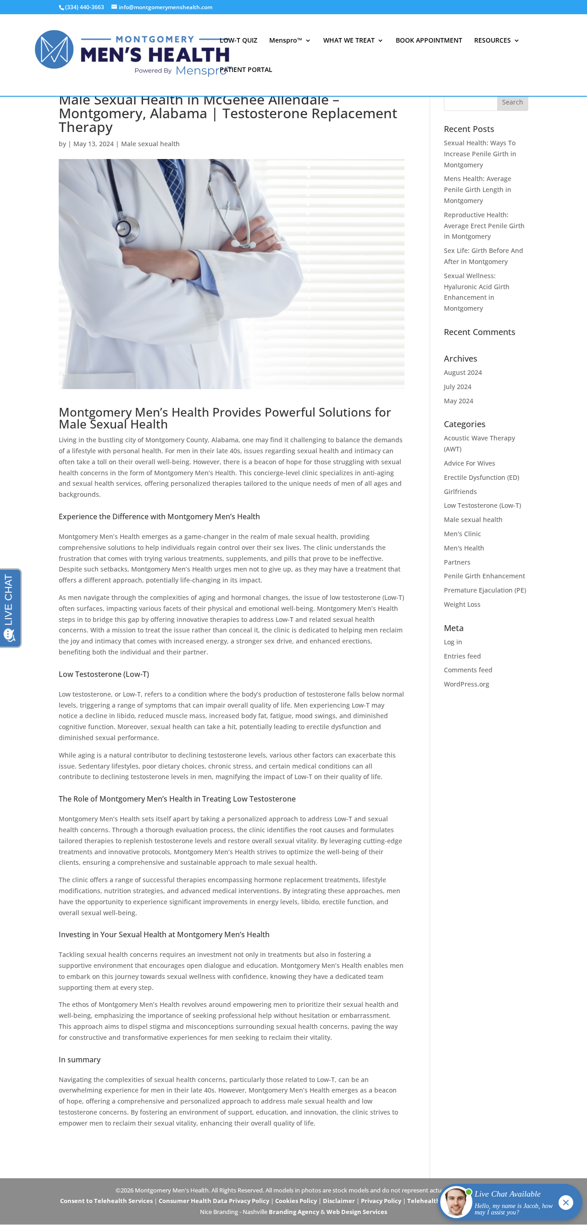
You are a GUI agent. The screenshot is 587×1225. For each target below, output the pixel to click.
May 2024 (458, 400)
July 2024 (457, 386)
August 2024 (463, 372)
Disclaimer (339, 1201)
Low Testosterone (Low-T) (482, 505)
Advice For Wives (469, 463)
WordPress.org (466, 684)
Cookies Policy (296, 1201)
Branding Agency (294, 1212)
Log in (453, 641)
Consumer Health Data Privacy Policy (214, 1201)
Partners (457, 562)
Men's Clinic (462, 533)
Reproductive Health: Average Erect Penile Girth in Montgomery (484, 225)
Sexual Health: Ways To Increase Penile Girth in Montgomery (480, 153)
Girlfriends (460, 491)
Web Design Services (357, 1212)
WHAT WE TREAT (349, 40)
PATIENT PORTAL (246, 70)
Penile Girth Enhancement (484, 575)
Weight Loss (462, 604)
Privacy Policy (381, 1201)
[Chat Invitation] (506, 1204)
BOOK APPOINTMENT (429, 40)
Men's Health (464, 548)
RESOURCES (492, 40)
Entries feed (462, 656)
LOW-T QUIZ (238, 40)
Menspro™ (285, 40)
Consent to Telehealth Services (106, 1201)
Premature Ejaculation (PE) (485, 590)
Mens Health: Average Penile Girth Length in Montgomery (477, 189)
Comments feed (468, 669)
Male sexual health (150, 143)
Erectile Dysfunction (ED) (481, 477)
